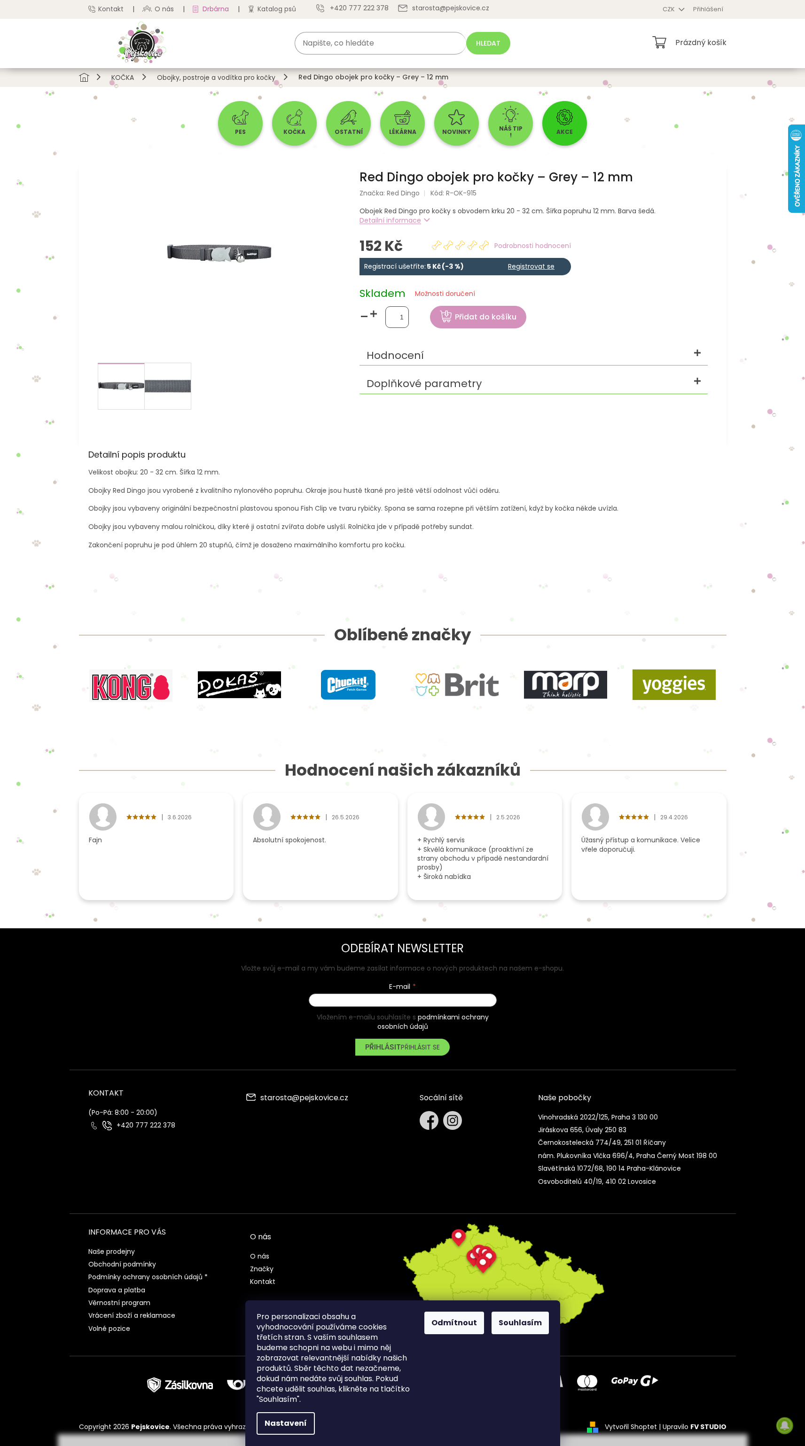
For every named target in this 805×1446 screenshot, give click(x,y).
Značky (262, 1269)
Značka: (390, 193)
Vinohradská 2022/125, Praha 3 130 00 (598, 1117)
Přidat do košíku (485, 316)
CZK (669, 9)
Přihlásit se (420, 1047)
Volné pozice (109, 1328)
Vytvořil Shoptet (631, 1426)
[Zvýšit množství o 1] (373, 314)
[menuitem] (240, 123)
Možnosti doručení (445, 293)
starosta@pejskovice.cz (304, 1098)
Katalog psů (277, 9)
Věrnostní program (119, 1302)
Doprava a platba (116, 1290)
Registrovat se (531, 266)
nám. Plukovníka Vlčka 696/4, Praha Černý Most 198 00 (627, 1155)
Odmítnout (454, 1322)
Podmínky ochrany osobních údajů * (148, 1277)
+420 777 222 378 (146, 1125)
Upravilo (695, 1426)
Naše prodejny (111, 1251)
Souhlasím (520, 1322)
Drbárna (216, 9)
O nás (164, 9)
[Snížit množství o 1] (364, 316)
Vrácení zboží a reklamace (131, 1315)
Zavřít (582, 283)
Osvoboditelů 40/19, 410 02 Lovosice (597, 1181)
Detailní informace (390, 220)
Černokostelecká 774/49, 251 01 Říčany (602, 1142)
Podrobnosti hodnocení (532, 245)
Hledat (488, 43)
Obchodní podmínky (122, 1264)
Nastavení (286, 1423)
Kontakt (111, 9)
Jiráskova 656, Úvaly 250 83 (582, 1130)
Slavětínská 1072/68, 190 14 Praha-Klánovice (609, 1168)
